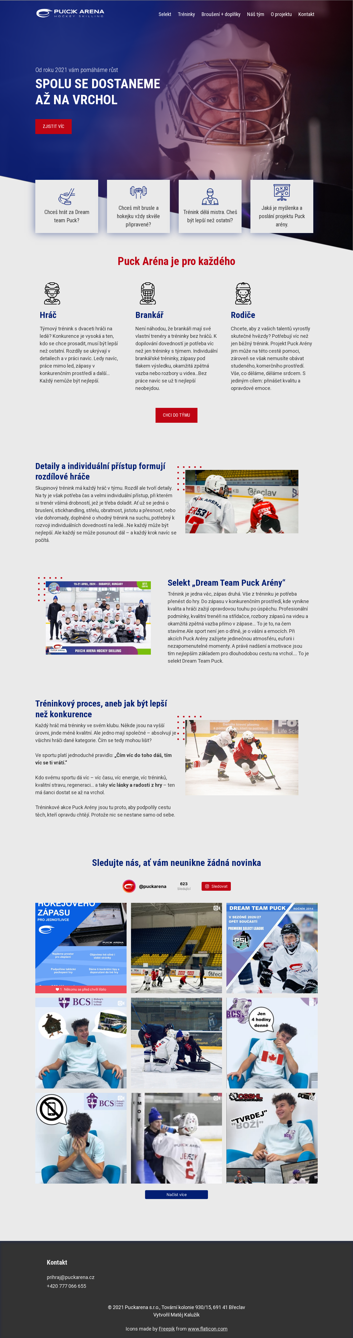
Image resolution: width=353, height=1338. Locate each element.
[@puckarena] (129, 886)
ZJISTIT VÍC (53, 126)
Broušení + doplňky (221, 14)
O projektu (281, 14)
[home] (70, 13)
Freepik (167, 1329)
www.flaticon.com (208, 1329)
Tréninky (186, 14)
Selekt (165, 14)
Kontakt (306, 14)
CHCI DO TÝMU (176, 415)
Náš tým (255, 14)
